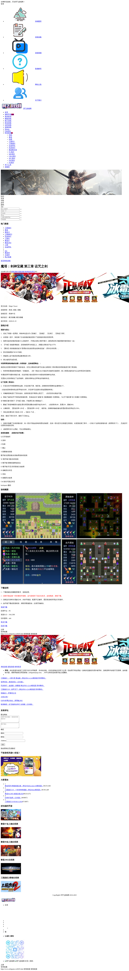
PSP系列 (12, 160)
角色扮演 (8, 116)
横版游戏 (8, 118)
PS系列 (11, 162)
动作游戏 (8, 125)
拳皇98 (7, 253)
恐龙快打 (12, 148)
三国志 (7, 238)
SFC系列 (12, 158)
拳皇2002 (8, 243)
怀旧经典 (9, 133)
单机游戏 (7, 261)
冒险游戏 (21, 272)
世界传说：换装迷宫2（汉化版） (12, 682)
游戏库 (7, 167)
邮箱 (2, 737)
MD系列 (12, 154)
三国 (6, 245)
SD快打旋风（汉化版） (13, 798)
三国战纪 (12, 143)
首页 (6, 112)
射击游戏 (8, 123)
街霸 (10, 139)
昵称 (2, 733)
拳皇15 (7, 232)
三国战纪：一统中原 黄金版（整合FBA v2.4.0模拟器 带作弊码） (23, 678)
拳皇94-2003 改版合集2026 (14, 794)
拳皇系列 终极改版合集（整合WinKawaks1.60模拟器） (24, 786)
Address (3, 740)
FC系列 (11, 152)
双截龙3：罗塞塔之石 (8, 693)
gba (6, 251)
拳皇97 (7, 240)
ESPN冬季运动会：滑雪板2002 (12, 700)
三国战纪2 (8, 234)
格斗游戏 (8, 121)
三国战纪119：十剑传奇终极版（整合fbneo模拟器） (23, 790)
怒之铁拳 (8, 257)
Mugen (7, 129)
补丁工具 (8, 165)
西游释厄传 (13, 150)
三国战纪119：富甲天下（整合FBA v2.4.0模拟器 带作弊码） (22, 689)
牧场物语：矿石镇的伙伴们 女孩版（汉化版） (17, 704)
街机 (10, 135)
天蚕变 (7, 255)
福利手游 (9, 114)
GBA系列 (12, 156)
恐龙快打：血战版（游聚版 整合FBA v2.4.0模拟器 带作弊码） (23, 685)
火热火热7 (4, 697)
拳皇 (10, 137)
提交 (3, 744)
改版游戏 (8, 127)
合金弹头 (12, 145)
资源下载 (4, 607)
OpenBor (8, 131)
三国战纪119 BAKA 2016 (13, 801)
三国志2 (12, 141)
